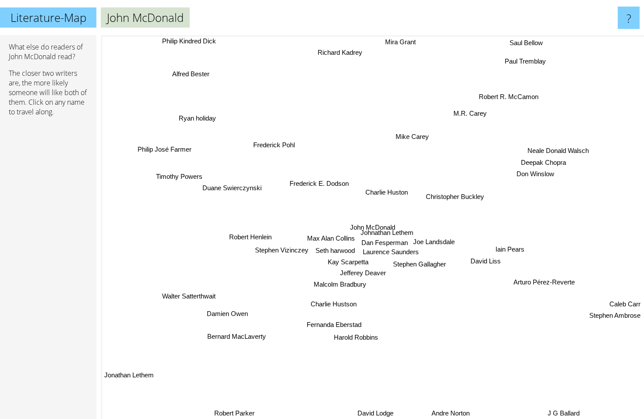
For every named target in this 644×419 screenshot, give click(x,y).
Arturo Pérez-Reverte (544, 282)
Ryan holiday (197, 118)
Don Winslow (535, 172)
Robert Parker (234, 413)
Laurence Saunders (390, 252)
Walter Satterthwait (189, 296)
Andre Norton (449, 413)
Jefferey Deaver (364, 273)
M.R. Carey (470, 113)
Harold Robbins (357, 337)
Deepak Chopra (543, 161)
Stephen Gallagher (420, 264)
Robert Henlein (250, 235)
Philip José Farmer (163, 151)
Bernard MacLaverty (237, 336)
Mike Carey (412, 136)
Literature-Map (48, 17)
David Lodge (375, 413)
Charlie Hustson (336, 305)
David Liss (486, 261)
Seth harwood (335, 250)
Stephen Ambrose (614, 316)
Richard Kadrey (340, 52)
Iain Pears (509, 249)
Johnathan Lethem (387, 232)
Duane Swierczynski (232, 188)
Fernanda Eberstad (333, 324)
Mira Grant (402, 42)
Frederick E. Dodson (319, 183)
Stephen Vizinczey (281, 250)
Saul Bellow (527, 43)
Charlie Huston (387, 192)
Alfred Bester (187, 75)
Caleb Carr (624, 305)
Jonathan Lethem (129, 375)
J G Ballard (564, 413)
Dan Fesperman (384, 242)
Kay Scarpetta (349, 262)
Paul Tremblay (523, 60)
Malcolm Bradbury (340, 284)
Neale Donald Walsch (557, 149)
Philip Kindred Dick (189, 41)
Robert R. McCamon (507, 95)
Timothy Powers (178, 177)
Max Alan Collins (331, 238)
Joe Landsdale (434, 241)
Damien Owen (227, 313)
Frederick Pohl (273, 145)
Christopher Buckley (455, 197)
